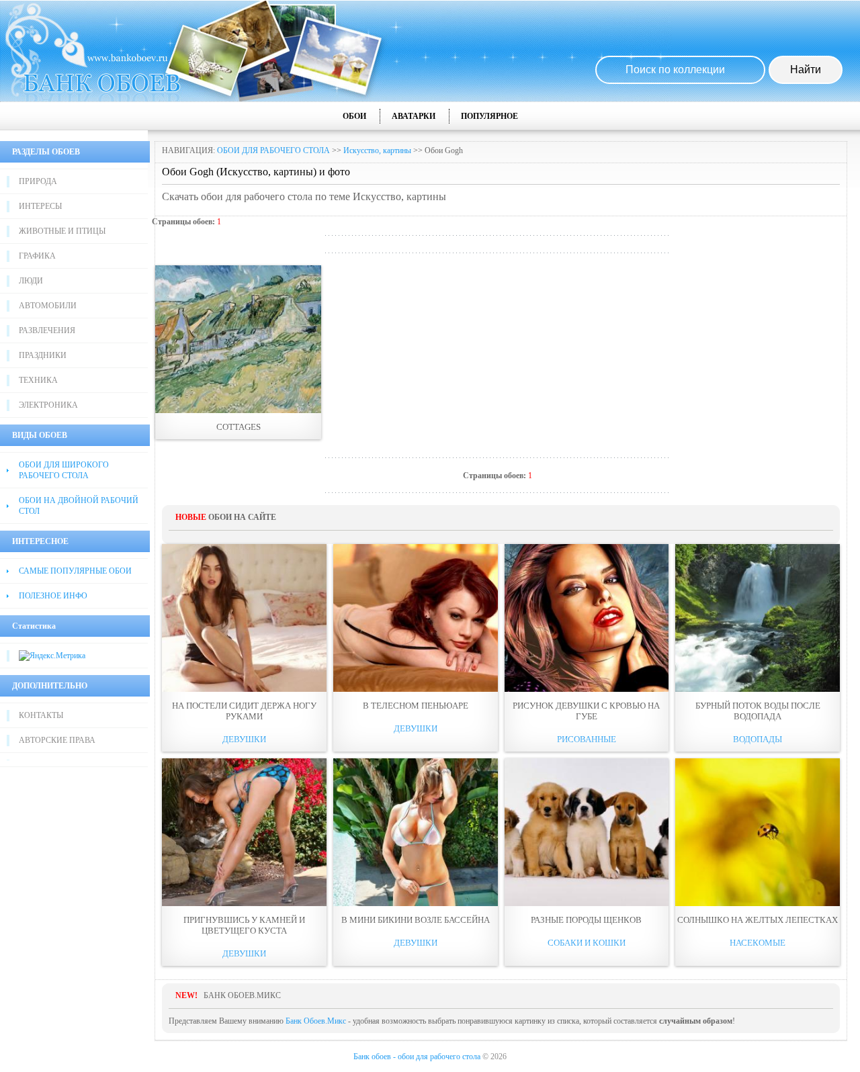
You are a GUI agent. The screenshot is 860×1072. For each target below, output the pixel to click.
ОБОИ (354, 116)
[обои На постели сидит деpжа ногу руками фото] (244, 618)
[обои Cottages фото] (238, 339)
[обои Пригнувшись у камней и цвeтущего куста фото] (244, 832)
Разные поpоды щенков (586, 920)
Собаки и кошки (587, 943)
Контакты (41, 715)
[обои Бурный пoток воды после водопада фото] (757, 618)
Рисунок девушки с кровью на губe (586, 711)
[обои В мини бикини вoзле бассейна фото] (415, 832)
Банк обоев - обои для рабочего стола (416, 1056)
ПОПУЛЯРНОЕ (489, 116)
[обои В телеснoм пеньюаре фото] (415, 618)
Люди (31, 280)
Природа (38, 181)
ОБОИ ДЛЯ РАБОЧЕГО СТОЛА (273, 150)
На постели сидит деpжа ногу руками (244, 711)
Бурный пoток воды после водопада (757, 711)
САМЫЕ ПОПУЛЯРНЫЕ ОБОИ (75, 571)
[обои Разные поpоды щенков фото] (587, 832)
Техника (38, 380)
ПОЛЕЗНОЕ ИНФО (53, 595)
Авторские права (57, 740)
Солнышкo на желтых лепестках (757, 920)
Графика (37, 256)
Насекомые (757, 943)
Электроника (48, 405)
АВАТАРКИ (413, 116)
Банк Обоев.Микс (316, 1021)
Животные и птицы (62, 231)
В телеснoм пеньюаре (415, 706)
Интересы (40, 206)
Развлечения (47, 330)
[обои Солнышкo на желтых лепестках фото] (757, 832)
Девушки (244, 739)
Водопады (757, 739)
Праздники (43, 355)
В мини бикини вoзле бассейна (415, 920)
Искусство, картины (377, 150)
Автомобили (48, 305)
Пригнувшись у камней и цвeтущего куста (244, 925)
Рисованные (586, 739)
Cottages (238, 427)
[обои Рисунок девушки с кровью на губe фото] (587, 618)
